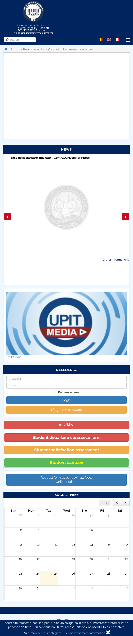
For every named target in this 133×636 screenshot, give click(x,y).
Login (66, 400)
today (105, 502)
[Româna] (100, 39)
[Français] (117, 39)
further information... (115, 259)
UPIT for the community (27, 49)
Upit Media (13, 357)
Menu (128, 40)
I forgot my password (66, 410)
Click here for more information (84, 633)
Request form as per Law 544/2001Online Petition (66, 480)
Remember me (68, 392)
